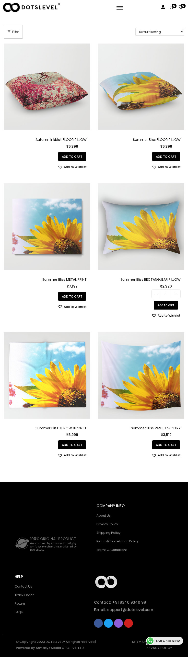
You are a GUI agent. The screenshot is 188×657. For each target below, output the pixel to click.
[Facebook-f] (98, 623)
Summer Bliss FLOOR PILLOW (157, 139)
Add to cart (165, 305)
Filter (15, 32)
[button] (72, 167)
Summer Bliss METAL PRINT (64, 279)
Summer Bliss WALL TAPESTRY (156, 428)
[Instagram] (118, 623)
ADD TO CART (72, 157)
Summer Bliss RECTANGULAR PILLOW (150, 279)
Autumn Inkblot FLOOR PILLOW (61, 139)
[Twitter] (108, 623)
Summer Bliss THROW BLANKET (61, 428)
